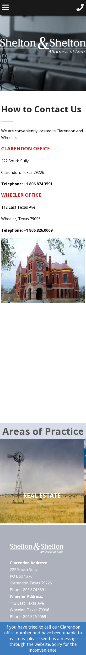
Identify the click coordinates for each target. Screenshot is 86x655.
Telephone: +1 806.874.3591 (27, 184)
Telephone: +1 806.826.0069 (27, 230)
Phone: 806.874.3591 (28, 589)
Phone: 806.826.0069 (28, 616)
